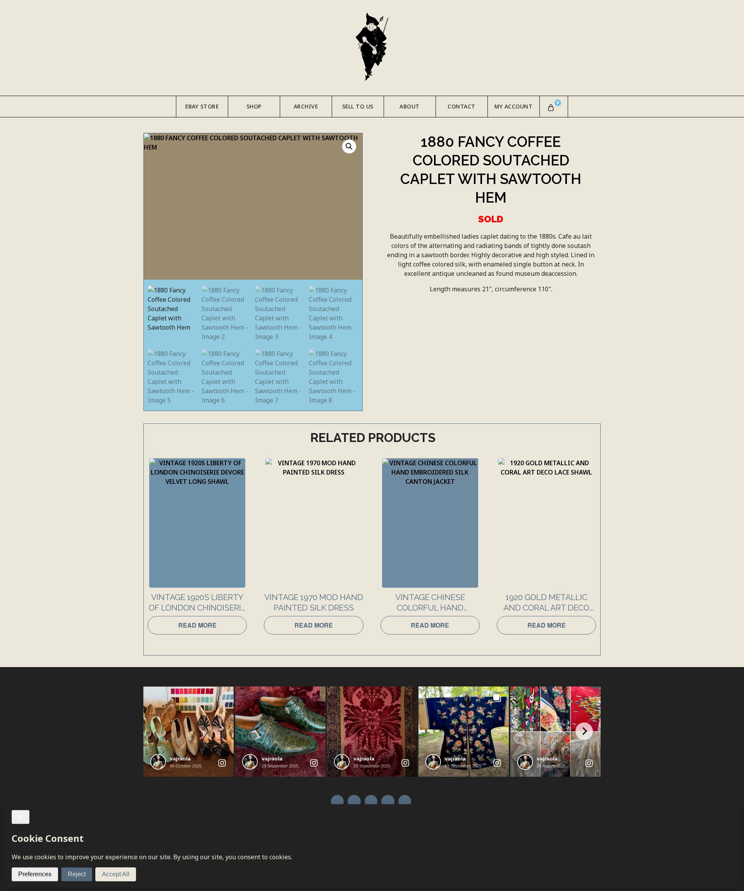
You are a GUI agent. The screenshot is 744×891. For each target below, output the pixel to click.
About (410, 106)
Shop (254, 106)
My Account (513, 106)
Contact (461, 106)
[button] (349, 146)
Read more (197, 625)
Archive (306, 106)
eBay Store (202, 106)
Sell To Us (358, 106)
